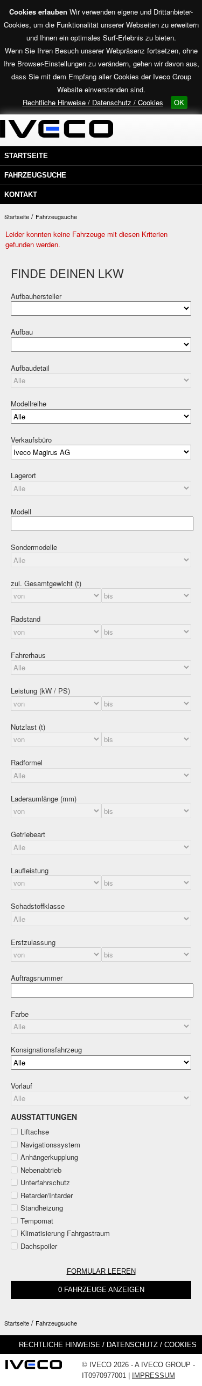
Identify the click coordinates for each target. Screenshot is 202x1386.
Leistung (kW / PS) (40, 690)
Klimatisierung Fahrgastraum (65, 1233)
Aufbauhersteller (36, 296)
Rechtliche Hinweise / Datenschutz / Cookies (93, 102)
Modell (21, 511)
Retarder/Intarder (46, 1195)
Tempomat (36, 1220)
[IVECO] (33, 1368)
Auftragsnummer (36, 978)
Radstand (25, 619)
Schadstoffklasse (38, 906)
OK (179, 102)
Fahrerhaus (28, 655)
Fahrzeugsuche (35, 175)
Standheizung (41, 1207)
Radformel (27, 762)
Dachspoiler (38, 1246)
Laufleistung (29, 870)
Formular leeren (101, 1271)
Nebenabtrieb (40, 1170)
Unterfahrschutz (45, 1182)
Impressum (153, 1375)
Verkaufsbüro (31, 439)
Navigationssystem (50, 1144)
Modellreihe (28, 403)
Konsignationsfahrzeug (46, 1049)
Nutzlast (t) (28, 727)
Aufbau (22, 332)
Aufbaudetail (30, 368)
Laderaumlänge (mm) (43, 798)
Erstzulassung (33, 942)
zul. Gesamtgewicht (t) (46, 583)
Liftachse (34, 1131)
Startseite (26, 156)
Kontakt (20, 195)
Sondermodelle (34, 547)
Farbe (20, 1014)
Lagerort (23, 475)
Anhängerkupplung (49, 1157)
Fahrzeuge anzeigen (101, 1290)
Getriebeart (28, 834)
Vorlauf (21, 1086)
